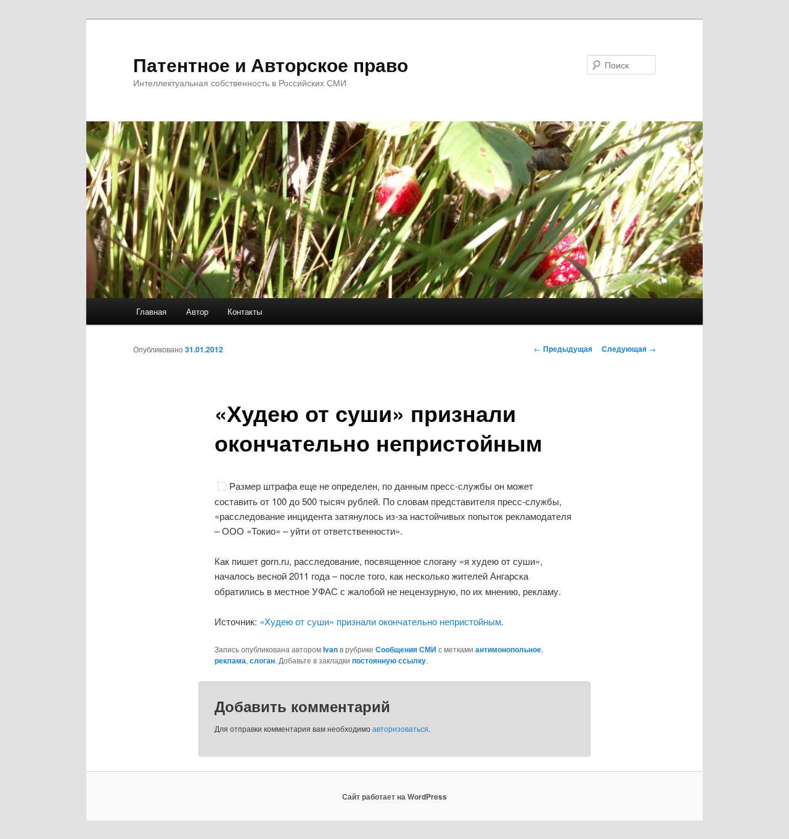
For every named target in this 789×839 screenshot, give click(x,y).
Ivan (330, 649)
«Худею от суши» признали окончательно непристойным (380, 621)
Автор (197, 311)
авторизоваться (400, 728)
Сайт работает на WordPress (394, 796)
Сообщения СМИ (405, 649)
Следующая (629, 348)
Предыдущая (563, 348)
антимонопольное (508, 649)
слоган (262, 660)
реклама (230, 660)
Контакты (244, 311)
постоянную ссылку (389, 660)
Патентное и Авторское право (270, 64)
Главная (151, 311)
